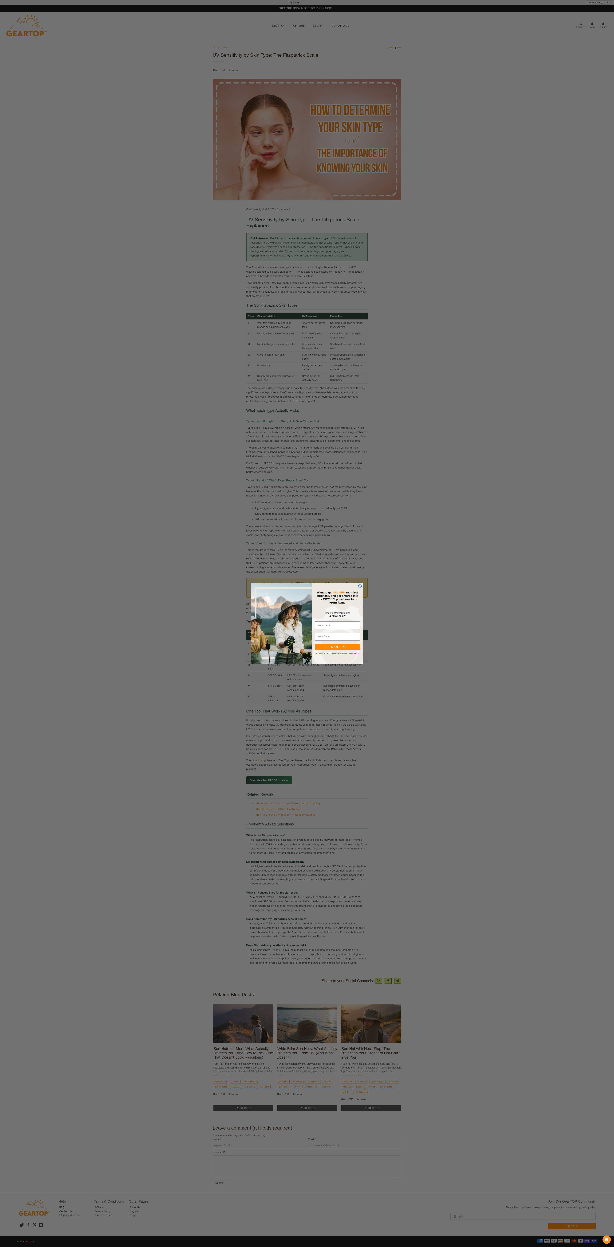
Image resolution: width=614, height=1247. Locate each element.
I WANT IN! (337, 646)
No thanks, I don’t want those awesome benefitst (337, 653)
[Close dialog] (360, 585)
